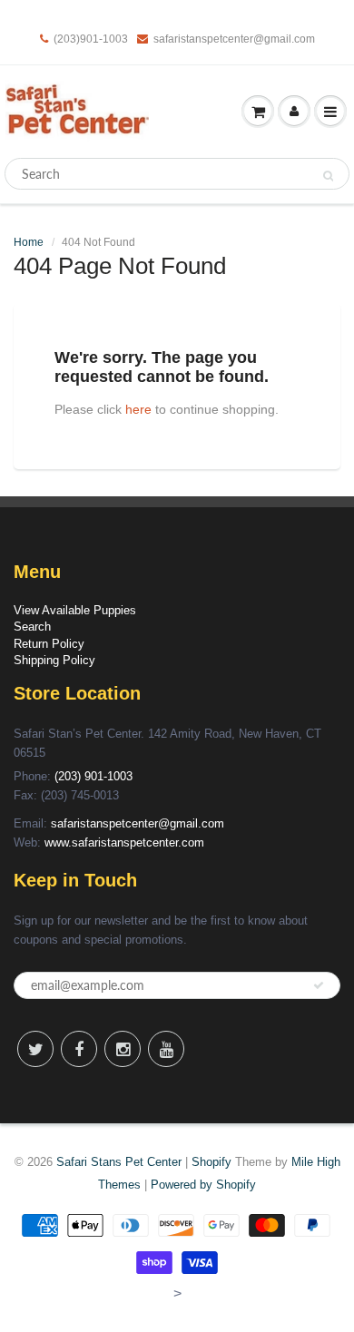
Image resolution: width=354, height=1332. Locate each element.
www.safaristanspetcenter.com (124, 842)
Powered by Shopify (203, 1184)
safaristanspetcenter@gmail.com (234, 39)
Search (32, 626)
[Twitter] (35, 1049)
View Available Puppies (75, 610)
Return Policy (49, 644)
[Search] (328, 175)
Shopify (211, 1162)
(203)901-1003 (91, 39)
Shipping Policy (54, 660)
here (138, 409)
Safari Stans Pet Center (119, 1162)
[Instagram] (122, 1049)
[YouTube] (166, 1049)
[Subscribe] (318, 985)
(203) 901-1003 (93, 776)
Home (29, 242)
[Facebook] (79, 1049)
